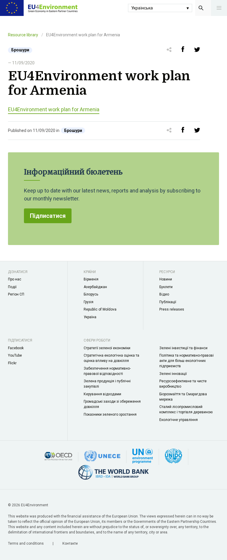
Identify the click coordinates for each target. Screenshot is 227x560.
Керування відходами (102, 394)
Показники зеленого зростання (110, 414)
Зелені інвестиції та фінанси (183, 348)
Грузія (88, 302)
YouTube (15, 355)
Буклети (166, 287)
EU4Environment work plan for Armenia (53, 109)
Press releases (171, 309)
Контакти (70, 543)
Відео (164, 294)
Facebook (16, 348)
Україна (90, 317)
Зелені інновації (173, 374)
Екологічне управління (178, 420)
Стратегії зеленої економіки (107, 348)
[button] (219, 8)
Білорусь (91, 294)
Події (12, 287)
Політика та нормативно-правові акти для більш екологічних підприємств (186, 360)
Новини (165, 279)
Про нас (14, 279)
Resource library (23, 34)
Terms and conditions (26, 543)
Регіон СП (16, 294)
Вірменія (91, 279)
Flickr (12, 363)
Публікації (167, 302)
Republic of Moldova (100, 309)
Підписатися (48, 215)
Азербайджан (95, 287)
